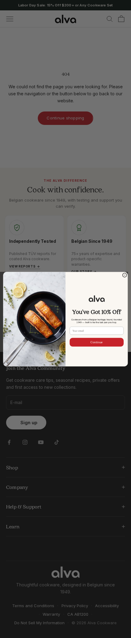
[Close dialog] (125, 275)
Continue (96, 342)
